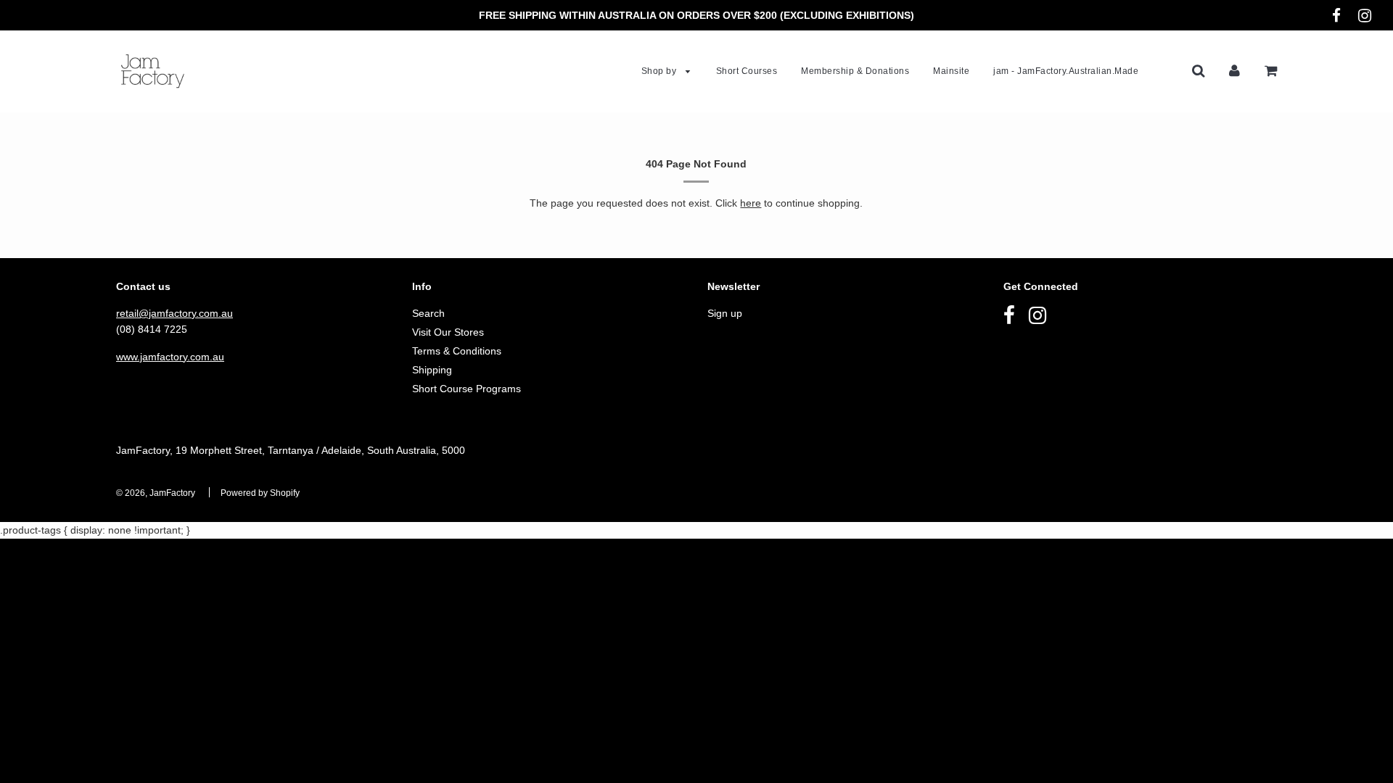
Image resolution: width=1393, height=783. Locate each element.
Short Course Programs (466, 388)
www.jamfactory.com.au (170, 356)
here (750, 203)
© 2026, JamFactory (155, 493)
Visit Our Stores (448, 332)
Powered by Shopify (260, 493)
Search (428, 313)
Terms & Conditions (456, 351)
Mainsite (951, 71)
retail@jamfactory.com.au (174, 313)
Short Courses (747, 71)
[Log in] (1234, 70)
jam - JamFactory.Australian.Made (1065, 71)
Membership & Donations (855, 71)
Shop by (660, 71)
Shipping (432, 370)
